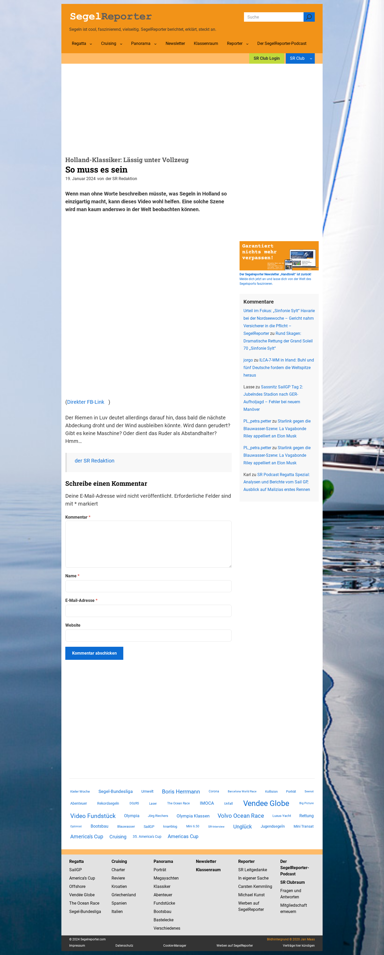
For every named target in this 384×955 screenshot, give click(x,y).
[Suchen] (309, 17)
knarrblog (170, 826)
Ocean (83, 903)
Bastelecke (163, 919)
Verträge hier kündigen (299, 945)
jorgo (248, 360)
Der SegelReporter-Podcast (294, 867)
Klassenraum (208, 869)
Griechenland (124, 894)
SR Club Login (267, 58)
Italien (117, 911)
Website (72, 625)
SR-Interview (216, 826)
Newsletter (206, 861)
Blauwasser (126, 826)
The (73, 903)
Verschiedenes (167, 928)
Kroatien (119, 886)
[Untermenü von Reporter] (247, 44)
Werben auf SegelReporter (235, 945)
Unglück (242, 826)
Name (72, 575)
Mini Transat (304, 826)
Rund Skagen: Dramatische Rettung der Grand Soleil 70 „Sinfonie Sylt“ (278, 341)
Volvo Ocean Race (241, 815)
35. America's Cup (147, 836)
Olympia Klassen (193, 815)
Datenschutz (124, 945)
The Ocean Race (178, 803)
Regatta (76, 861)
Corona (214, 791)
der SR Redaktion (94, 461)
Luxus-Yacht (281, 816)
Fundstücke (164, 903)
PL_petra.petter (257, 421)
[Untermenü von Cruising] (121, 44)
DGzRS (134, 803)
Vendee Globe (266, 803)
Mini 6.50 (192, 826)
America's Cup (86, 836)
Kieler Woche (80, 791)
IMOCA (207, 803)
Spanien (119, 903)
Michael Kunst (251, 894)
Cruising (117, 836)
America (76, 878)
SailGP (149, 826)
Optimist (76, 826)
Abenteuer (78, 803)
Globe (89, 894)
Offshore (77, 886)
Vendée (76, 894)
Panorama (163, 861)
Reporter (246, 861)
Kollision (271, 791)
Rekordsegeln (108, 803)
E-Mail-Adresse (81, 600)
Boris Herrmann (181, 791)
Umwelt (147, 791)
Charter (118, 869)
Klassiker (162, 886)
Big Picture (306, 803)
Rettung (306, 815)
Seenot (309, 791)
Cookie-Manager (174, 945)
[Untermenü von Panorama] (155, 44)
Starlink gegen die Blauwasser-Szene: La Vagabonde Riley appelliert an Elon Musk (277, 429)
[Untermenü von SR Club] (311, 58)
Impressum (77, 945)
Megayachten (166, 878)
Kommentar (77, 517)
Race (94, 903)
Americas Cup (183, 836)
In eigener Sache (253, 878)
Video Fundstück (93, 816)
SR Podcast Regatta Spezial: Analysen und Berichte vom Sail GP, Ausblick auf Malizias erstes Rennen (276, 482)
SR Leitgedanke (252, 869)
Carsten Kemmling (255, 886)
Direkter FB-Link (85, 402)
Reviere (118, 878)
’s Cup (89, 878)
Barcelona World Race (242, 791)
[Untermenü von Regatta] (91, 44)
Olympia (131, 815)
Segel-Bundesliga (115, 791)
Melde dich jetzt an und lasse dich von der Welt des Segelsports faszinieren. (275, 279)
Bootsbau (99, 826)
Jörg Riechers (158, 816)
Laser (153, 803)
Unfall (228, 803)
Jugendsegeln (273, 826)
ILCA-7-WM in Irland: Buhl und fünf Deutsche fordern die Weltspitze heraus (278, 368)
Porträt (291, 791)
